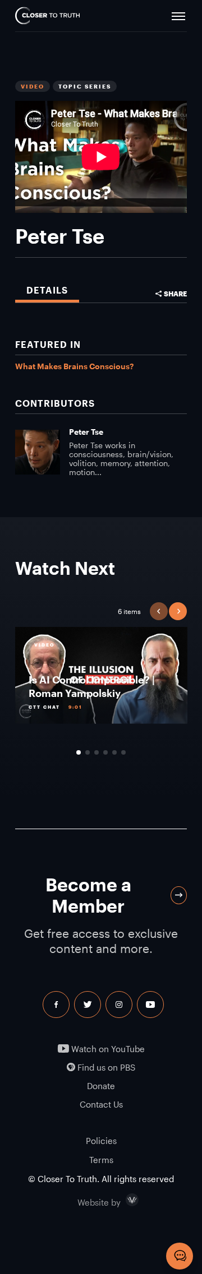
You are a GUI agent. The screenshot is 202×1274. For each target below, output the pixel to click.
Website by (122, 1200)
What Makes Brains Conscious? (74, 366)
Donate (101, 1086)
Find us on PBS (105, 1067)
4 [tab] (105, 752)
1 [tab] (78, 752)
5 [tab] (114, 752)
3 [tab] (96, 752)
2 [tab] (87, 752)
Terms (101, 1160)
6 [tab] (123, 752)
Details (47, 290)
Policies (101, 1141)
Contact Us (101, 1104)
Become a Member (88, 895)
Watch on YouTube (107, 1049)
